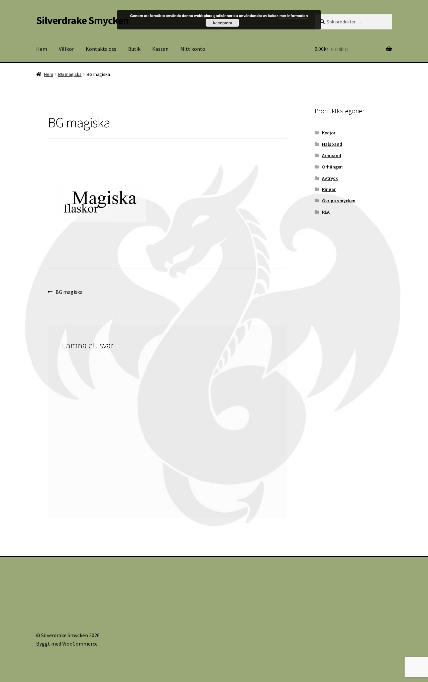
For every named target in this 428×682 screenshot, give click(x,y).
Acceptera (222, 23)
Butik (134, 48)
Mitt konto (192, 48)
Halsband (332, 144)
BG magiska (70, 74)
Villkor (66, 48)
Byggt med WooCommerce (67, 643)
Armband (331, 155)
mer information (294, 15)
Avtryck (330, 178)
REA (326, 212)
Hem (41, 48)
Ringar (329, 189)
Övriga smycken (338, 201)
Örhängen (332, 167)
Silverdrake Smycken (82, 20)
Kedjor (328, 133)
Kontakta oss (101, 48)
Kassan (160, 48)
